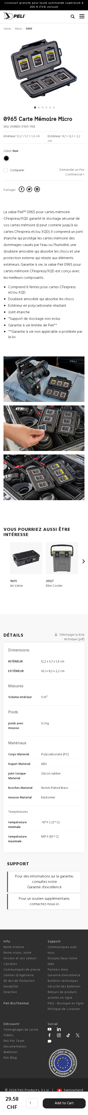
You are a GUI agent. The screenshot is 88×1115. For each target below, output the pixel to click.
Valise (7, 28)
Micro (18, 28)
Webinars (11, 1052)
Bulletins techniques (63, 981)
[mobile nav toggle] (81, 15)
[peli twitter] (78, 1035)
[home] (15, 15)
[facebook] (22, 190)
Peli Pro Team (14, 1041)
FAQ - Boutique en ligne (66, 1003)
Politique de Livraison (64, 1009)
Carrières (10, 964)
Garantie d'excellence (64, 975)
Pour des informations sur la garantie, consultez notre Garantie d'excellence (44, 881)
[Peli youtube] (49, 1029)
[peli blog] (49, 1042)
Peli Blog (10, 1057)
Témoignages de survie (21, 1029)
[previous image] (16, 70)
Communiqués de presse (22, 969)
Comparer (17, 170)
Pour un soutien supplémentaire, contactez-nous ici (44, 901)
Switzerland (72, 1090)
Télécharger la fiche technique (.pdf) (71, 637)
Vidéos (9, 1035)
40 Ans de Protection (19, 981)
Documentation (15, 1046)
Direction (10, 992)
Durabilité (11, 986)
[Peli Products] (49, 1035)
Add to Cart (64, 1103)
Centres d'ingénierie (19, 975)
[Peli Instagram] (59, 1035)
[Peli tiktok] (68, 1035)
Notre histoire (14, 947)
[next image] (72, 70)
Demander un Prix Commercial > (71, 172)
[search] (72, 17)
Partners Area (58, 969)
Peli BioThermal (16, 1003)
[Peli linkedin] (59, 1029)
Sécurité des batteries (64, 986)
